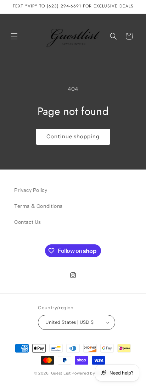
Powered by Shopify (92, 373)
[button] (14, 36)
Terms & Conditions (38, 206)
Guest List (61, 373)
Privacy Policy (30, 190)
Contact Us (27, 222)
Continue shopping (73, 136)
